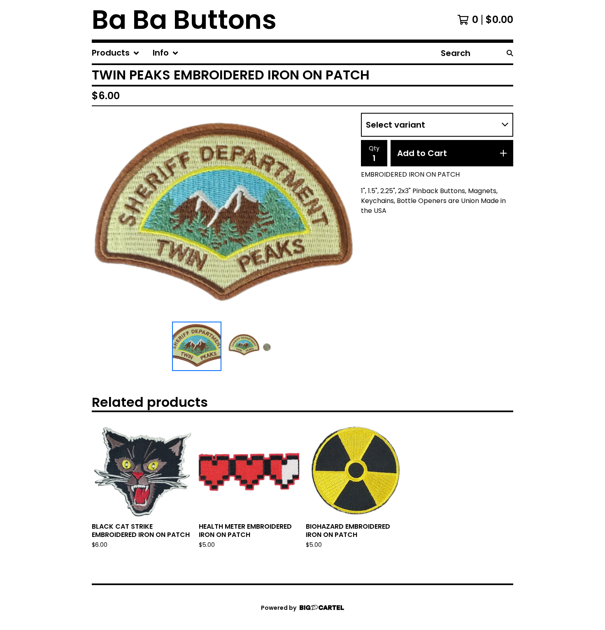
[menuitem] (116, 53)
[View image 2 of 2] (249, 346)
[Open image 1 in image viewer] (223, 215)
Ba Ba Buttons (184, 20)
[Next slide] (342, 216)
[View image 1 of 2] (196, 346)
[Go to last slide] (103, 216)
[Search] (510, 53)
